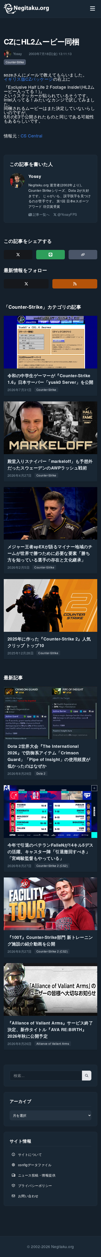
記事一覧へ (41, 214)
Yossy (34, 176)
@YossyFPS (67, 214)
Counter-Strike (15, 62)
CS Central (32, 135)
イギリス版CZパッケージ (28, 79)
